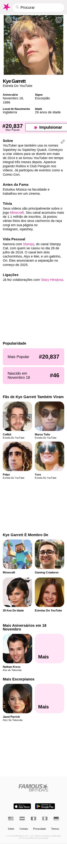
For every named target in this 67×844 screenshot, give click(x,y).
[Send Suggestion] (63, 142)
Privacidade (39, 829)
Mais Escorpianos (18, 679)
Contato (24, 829)
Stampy (28, 244)
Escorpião (42, 98)
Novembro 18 (13, 98)
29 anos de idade (48, 112)
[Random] (58, 20)
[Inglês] (10, 818)
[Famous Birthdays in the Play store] (45, 806)
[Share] (8, 20)
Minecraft (17, 212)
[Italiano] (44, 818)
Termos (55, 829)
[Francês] (33, 818)
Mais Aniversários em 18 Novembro (24, 627)
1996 (6, 102)
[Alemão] (56, 818)
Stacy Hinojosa (52, 280)
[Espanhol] (22, 818)
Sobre (11, 829)
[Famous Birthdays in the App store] (22, 806)
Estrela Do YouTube (17, 86)
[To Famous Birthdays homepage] (6, 7)
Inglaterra (10, 112)
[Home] (33, 788)
